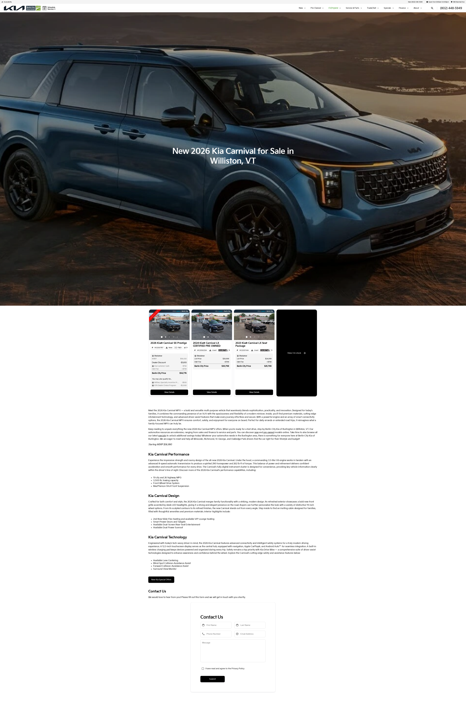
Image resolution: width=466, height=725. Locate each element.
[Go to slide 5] (177, 337)
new (256, 432)
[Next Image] (186, 324)
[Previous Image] (152, 324)
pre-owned (268, 432)
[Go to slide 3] (169, 337)
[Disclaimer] (153, 356)
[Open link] (223, 350)
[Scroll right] (187, 347)
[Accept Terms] (202, 668)
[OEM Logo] (14, 8)
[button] (152, 325)
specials (162, 435)
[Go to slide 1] (161, 337)
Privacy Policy (238, 668)
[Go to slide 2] (165, 337)
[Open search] (432, 8)
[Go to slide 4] (173, 337)
